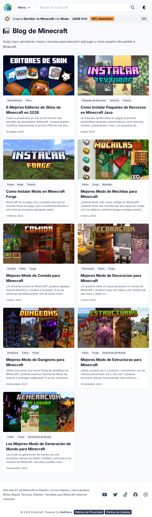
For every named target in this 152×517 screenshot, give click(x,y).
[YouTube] (105, 494)
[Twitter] (115, 494)
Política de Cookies (118, 512)
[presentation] (76, 19)
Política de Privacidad (89, 512)
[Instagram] (145, 494)
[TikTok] (125, 494)
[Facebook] (135, 494)
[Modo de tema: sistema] (144, 7)
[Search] (132, 7)
